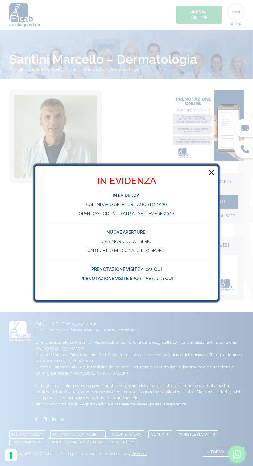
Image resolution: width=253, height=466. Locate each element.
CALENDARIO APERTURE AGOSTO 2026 (126, 204)
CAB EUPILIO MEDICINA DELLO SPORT (126, 250)
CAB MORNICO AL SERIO (126, 241)
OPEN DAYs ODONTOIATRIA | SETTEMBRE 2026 (126, 213)
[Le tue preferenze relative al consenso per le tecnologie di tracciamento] (11, 455)
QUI (158, 269)
